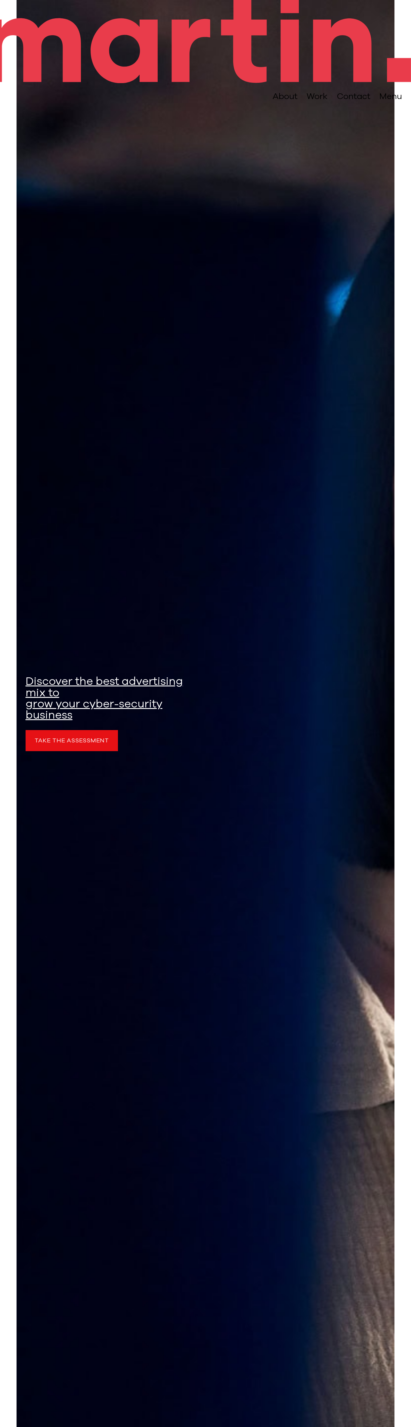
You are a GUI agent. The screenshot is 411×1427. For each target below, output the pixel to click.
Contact (353, 96)
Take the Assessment (72, 740)
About (285, 96)
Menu (390, 97)
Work (317, 96)
